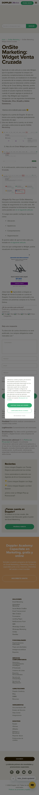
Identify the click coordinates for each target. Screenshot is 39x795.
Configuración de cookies (19, 410)
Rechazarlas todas (19, 415)
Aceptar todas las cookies (19, 405)
